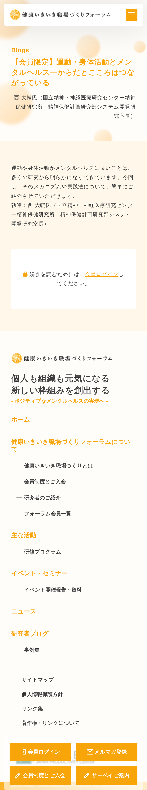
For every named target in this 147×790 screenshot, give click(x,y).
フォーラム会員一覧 (47, 514)
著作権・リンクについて (51, 723)
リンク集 (32, 709)
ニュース (23, 611)
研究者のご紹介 (42, 498)
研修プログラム (42, 552)
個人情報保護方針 (42, 694)
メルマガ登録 (110, 752)
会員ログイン (101, 274)
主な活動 (23, 535)
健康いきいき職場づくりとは (58, 466)
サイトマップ (38, 680)
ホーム (20, 419)
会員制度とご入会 (44, 775)
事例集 (32, 650)
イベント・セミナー (39, 573)
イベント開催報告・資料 (53, 590)
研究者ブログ (30, 633)
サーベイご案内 (110, 775)
